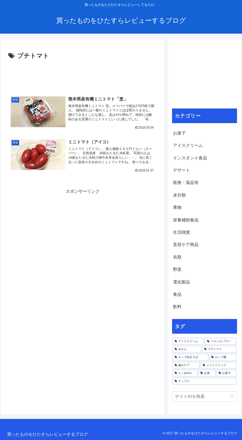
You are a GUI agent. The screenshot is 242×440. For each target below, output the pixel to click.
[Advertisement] (82, 75)
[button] (232, 396)
